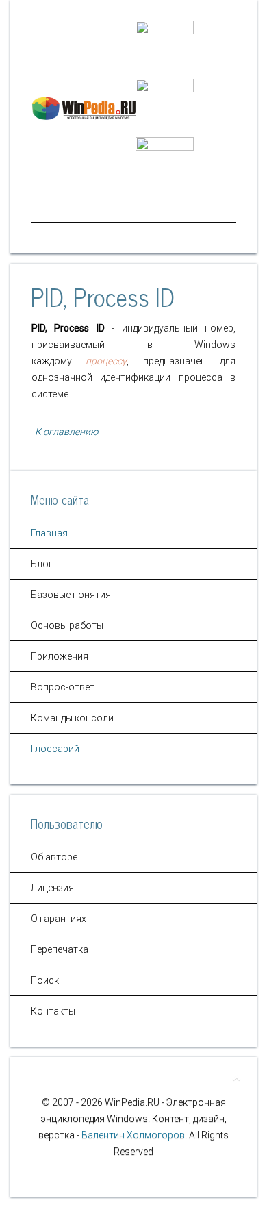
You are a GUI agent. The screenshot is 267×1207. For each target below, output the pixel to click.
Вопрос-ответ (62, 687)
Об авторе (54, 856)
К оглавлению (65, 431)
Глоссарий (55, 748)
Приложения (59, 656)
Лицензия (52, 887)
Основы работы (67, 625)
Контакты (53, 1011)
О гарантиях (58, 918)
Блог (42, 563)
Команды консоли (72, 717)
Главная (49, 532)
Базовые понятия (71, 594)
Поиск (45, 980)
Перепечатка (59, 949)
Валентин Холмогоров (133, 1135)
